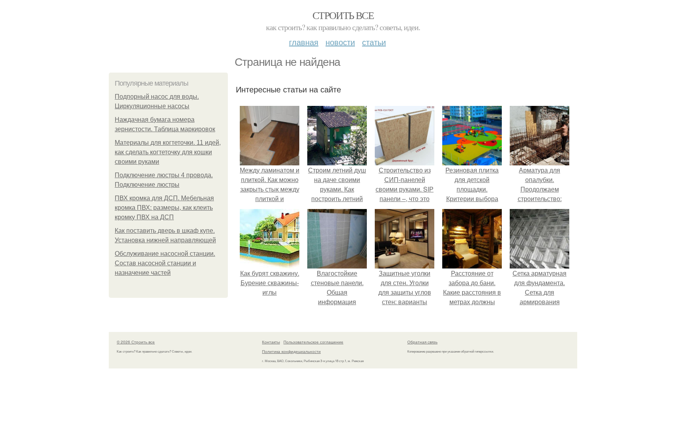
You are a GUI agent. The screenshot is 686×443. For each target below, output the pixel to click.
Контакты (271, 342)
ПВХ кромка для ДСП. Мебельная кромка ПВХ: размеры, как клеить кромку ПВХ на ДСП (164, 208)
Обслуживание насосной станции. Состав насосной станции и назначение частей (165, 263)
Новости (340, 42)
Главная (303, 42)
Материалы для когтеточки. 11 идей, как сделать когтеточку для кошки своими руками (168, 152)
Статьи (374, 42)
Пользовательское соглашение (313, 342)
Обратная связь (422, 342)
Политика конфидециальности (291, 351)
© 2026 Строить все (136, 342)
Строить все (343, 15)
